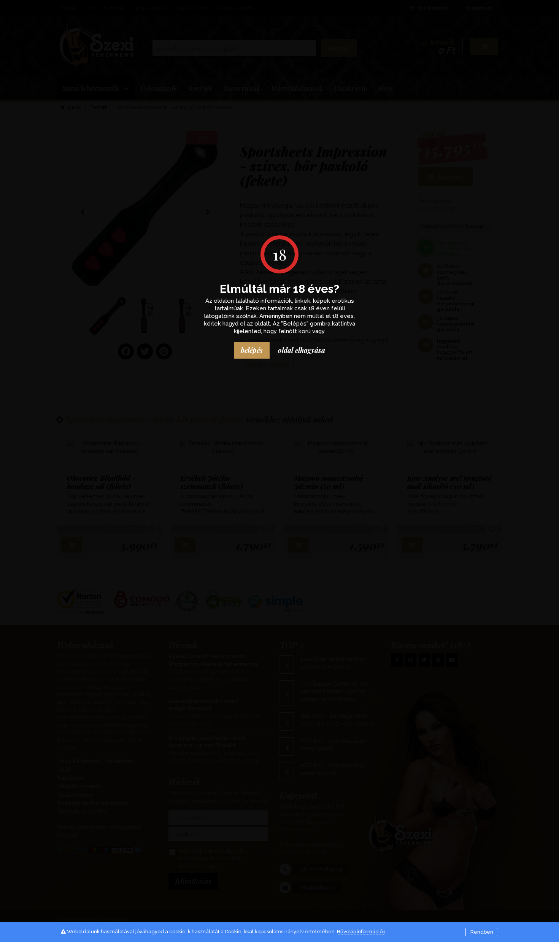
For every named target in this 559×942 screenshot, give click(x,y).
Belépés (252, 350)
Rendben (481, 932)
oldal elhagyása (301, 350)
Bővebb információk (361, 931)
